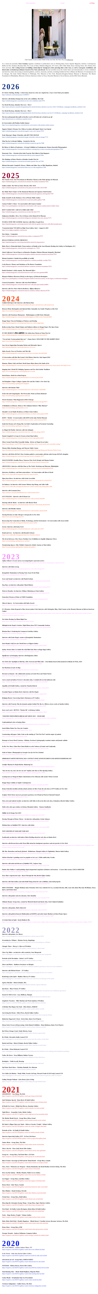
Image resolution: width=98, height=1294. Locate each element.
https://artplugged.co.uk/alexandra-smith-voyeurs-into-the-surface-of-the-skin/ (25, 1039)
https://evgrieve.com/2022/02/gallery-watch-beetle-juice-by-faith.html (23, 1063)
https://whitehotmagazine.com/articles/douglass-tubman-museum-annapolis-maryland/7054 (29, 254)
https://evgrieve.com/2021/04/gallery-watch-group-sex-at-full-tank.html (23, 1156)
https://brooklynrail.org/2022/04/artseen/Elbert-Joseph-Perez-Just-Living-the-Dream (27, 1015)
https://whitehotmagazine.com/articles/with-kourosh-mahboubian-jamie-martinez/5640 (28, 916)
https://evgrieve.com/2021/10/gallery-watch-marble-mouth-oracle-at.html (24, 1120)
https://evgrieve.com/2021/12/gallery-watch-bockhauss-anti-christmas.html (24, 1102)
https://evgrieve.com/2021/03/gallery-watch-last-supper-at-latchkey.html (23, 1181)
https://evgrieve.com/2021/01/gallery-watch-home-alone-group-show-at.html (25, 1229)
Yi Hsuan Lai (69, 59)
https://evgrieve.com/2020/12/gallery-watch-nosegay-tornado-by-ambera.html (25, 1235)
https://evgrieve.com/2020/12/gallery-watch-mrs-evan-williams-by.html (23, 1249)
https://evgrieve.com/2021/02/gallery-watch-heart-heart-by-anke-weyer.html (24, 1187)
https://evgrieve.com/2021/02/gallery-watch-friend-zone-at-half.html (22, 1199)
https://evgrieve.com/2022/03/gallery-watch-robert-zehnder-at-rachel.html (24, 1045)
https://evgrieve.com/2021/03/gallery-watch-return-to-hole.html (21, 1168)
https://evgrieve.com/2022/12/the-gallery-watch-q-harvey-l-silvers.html (23, 948)
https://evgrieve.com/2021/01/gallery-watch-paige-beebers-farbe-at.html (23, 1217)
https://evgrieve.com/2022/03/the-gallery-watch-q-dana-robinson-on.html (24, 1027)
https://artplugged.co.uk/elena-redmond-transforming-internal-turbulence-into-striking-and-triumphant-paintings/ (35, 1051)
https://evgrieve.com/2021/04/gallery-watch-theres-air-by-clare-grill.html (23, 1150)
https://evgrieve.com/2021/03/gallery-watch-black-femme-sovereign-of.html (25, 1162)
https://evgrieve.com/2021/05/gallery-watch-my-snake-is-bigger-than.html (24, 1126)
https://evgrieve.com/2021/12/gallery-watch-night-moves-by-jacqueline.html (25, 1114)
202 (9, 556)
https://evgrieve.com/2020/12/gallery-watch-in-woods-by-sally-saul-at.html (24, 1255)
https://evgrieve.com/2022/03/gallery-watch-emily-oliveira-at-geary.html (23, 1033)
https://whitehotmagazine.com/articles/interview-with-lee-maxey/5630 (23, 936)
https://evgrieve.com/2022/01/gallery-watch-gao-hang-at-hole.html (22, 1096)
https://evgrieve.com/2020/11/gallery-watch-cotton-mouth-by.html (22, 1280)
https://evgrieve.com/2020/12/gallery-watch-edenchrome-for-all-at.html (23, 1261)
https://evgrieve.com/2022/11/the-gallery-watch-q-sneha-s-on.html (22, 960)
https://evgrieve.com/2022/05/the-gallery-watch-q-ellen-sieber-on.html (23, 1009)
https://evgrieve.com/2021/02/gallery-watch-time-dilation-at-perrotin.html (24, 1193)
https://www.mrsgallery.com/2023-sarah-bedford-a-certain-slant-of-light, (24, 922)
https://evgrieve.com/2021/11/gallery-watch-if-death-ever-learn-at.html (23, 1108)
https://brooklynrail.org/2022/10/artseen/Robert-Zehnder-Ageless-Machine (24, 984)
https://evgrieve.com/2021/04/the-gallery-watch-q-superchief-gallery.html (24, 1138)
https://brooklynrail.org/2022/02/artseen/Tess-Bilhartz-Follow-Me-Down (23, 1057)
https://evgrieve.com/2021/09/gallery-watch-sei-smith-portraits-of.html (23, 1132)
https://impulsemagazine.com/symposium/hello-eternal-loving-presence (23, 242)
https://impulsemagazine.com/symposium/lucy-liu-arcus (18, 347)
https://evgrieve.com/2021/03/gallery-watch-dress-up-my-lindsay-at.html (23, 1175)
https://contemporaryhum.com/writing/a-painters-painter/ (19, 1069)
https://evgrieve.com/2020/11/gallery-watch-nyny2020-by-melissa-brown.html (25, 1267)
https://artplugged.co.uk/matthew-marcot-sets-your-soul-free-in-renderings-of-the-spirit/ (28, 978)
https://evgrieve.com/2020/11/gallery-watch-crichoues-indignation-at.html (24, 1286)
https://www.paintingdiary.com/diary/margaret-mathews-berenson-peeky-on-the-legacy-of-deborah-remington (35, 278)
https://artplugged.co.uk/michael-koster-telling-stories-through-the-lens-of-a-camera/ (27, 972)
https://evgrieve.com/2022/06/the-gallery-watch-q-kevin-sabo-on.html (23, 1021)
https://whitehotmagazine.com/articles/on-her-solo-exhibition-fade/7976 (23, 101)
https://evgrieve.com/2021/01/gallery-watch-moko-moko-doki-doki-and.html (25, 1223)
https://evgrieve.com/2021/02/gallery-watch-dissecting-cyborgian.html (23, 1205)
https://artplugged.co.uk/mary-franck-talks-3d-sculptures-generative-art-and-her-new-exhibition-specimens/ (34, 990)
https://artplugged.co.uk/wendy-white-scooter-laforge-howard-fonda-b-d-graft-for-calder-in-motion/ (32, 1075)
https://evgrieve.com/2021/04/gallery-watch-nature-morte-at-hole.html (23, 1144)
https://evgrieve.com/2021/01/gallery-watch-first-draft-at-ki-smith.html (23, 1211)
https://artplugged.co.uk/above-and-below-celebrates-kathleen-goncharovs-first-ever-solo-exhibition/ (32, 966)
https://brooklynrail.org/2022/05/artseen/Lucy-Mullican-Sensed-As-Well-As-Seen (26, 997)
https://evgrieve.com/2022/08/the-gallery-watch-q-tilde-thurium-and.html (24, 1003)
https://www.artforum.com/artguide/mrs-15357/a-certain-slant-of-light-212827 (69, 922)
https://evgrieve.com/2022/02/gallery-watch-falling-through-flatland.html (24, 1081)
